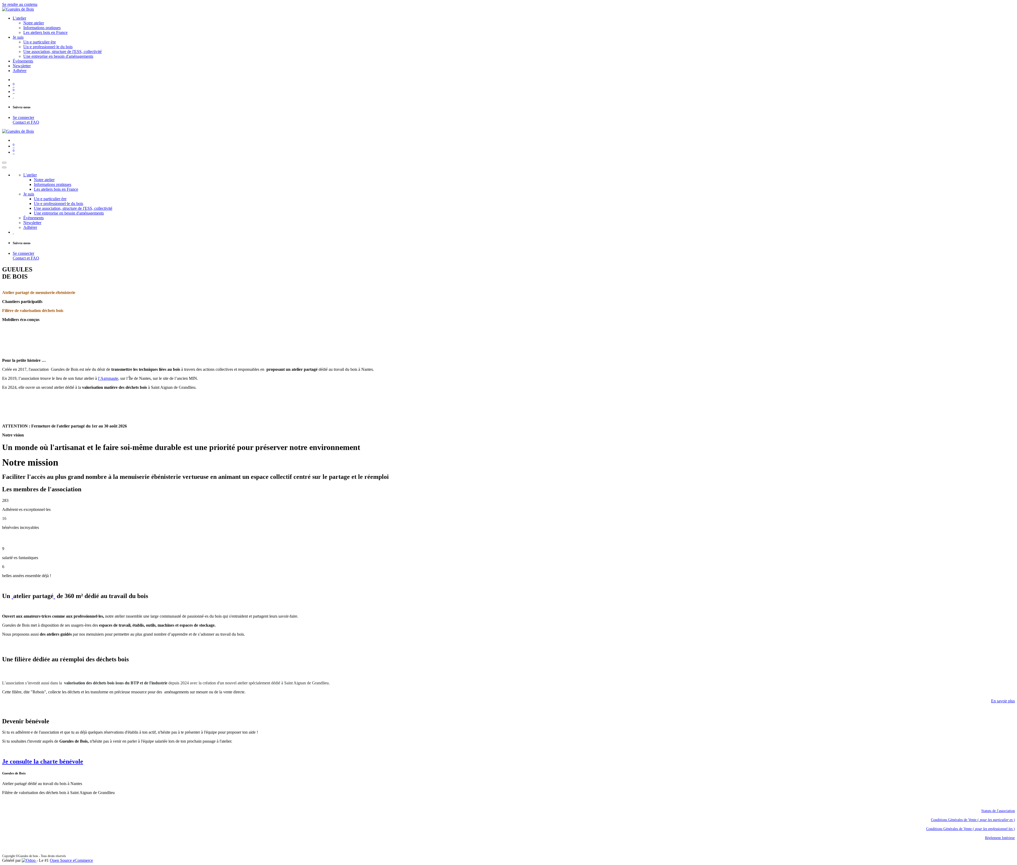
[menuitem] (19, 18)
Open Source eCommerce (71, 860)
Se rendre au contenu (19, 4)
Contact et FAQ (26, 122)
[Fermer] (4, 167)
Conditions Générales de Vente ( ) (973, 820)
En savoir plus (1003, 701)
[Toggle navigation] (4, 162)
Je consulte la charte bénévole (42, 761)
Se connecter (23, 117)
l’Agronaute (108, 378)
